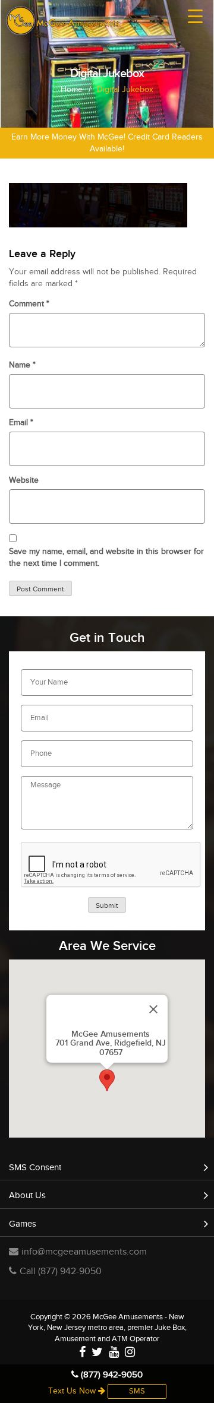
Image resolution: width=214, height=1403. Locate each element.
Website (24, 480)
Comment (29, 304)
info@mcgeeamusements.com (84, 1252)
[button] (107, 1080)
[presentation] (111, 865)
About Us (27, 1195)
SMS (137, 1391)
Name (22, 365)
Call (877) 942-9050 (61, 1271)
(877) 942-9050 (110, 1375)
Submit (107, 905)
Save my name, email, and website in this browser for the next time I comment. (106, 557)
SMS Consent (35, 1168)
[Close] (153, 1009)
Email (21, 422)
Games (22, 1224)
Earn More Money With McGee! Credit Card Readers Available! (107, 143)
